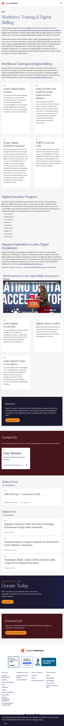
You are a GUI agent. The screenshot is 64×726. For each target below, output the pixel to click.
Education (4, 679)
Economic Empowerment (6, 676)
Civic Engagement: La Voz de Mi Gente (8, 704)
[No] (62, 720)
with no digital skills (14, 44)
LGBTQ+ (4, 689)
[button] (61, 3)
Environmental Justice (8, 682)
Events (48, 675)
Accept (5, 723)
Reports (33, 678)
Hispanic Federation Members (21, 676)
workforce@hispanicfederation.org (40, 77)
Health (3, 684)
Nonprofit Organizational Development (6, 698)
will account (45, 39)
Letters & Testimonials (37, 680)
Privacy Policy (38, 720)
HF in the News (50, 683)
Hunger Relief (5, 694)
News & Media (50, 678)
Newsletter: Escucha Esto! (52, 686)
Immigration (5, 687)
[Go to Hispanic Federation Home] (32, 650)
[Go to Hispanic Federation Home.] (13, 3)
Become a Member (21, 679)
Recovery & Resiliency (8, 692)
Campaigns (34, 675)
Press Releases (50, 680)
